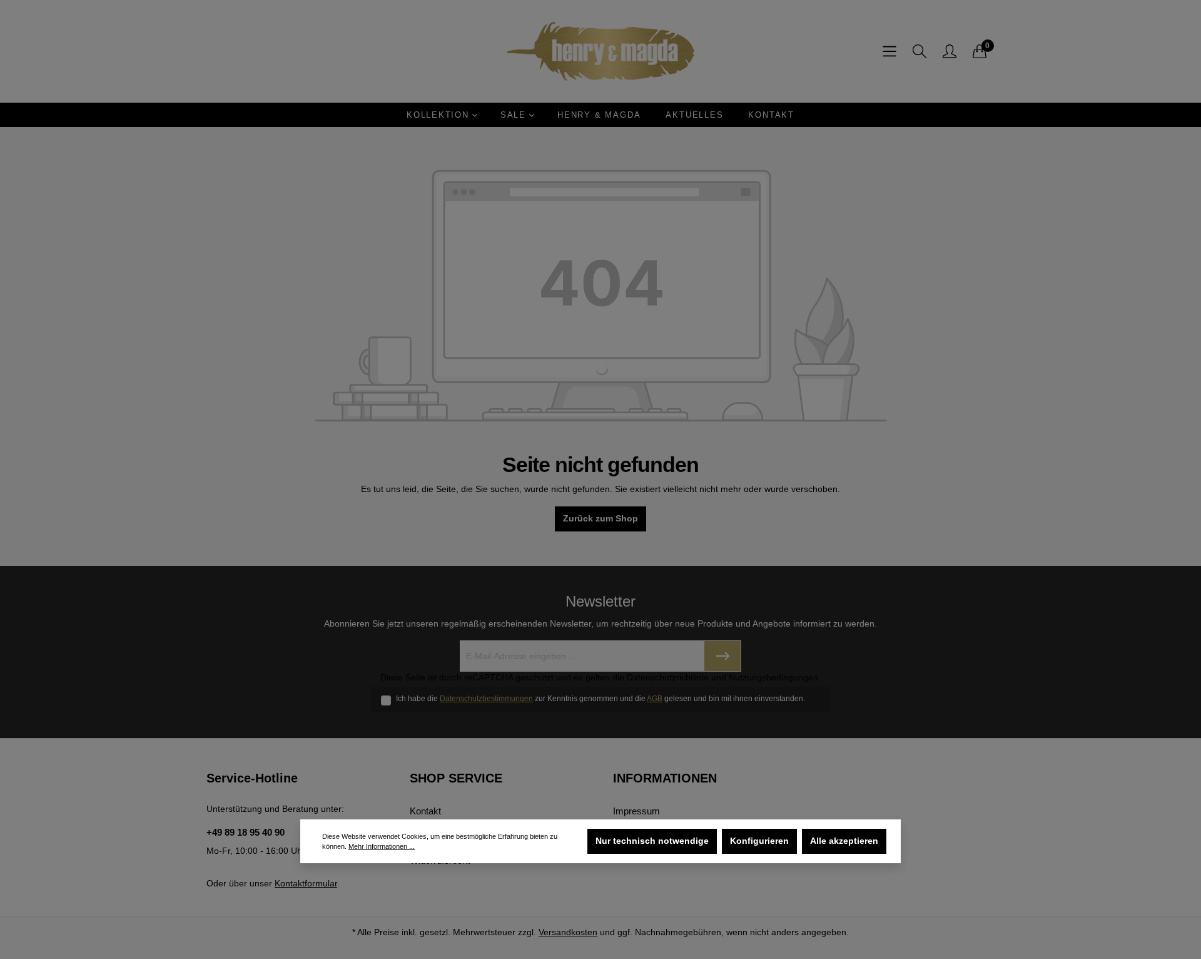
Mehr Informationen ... (381, 846)
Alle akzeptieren (844, 841)
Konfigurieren (759, 841)
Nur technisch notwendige (652, 841)
